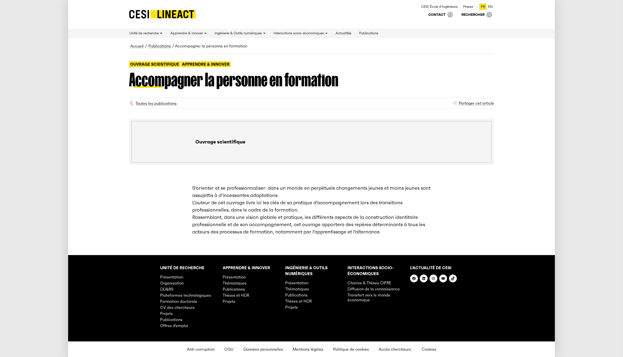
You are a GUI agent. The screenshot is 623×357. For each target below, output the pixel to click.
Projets (166, 313)
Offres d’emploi (174, 325)
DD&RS (167, 289)
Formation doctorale (178, 301)
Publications (159, 46)
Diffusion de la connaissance (374, 288)
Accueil (137, 46)
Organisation (172, 283)
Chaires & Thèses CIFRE (369, 282)
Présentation (171, 277)
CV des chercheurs (177, 307)
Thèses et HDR (236, 295)
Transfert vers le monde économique (369, 297)
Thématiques (235, 283)
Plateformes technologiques (185, 295)
